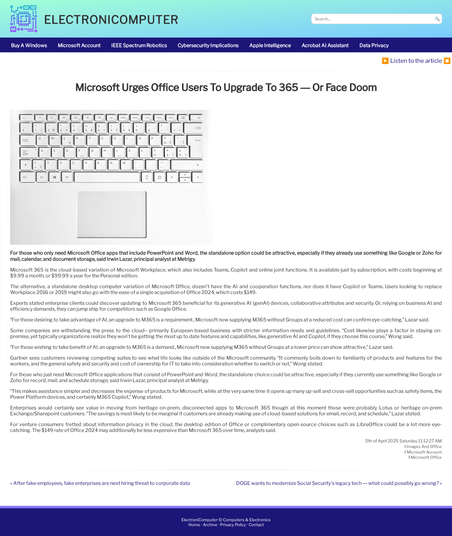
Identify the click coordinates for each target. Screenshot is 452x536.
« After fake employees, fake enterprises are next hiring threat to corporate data (100, 483)
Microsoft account (79, 45)
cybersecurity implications (208, 45)
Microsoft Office (426, 457)
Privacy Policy (233, 524)
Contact (256, 524)
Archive (210, 524)
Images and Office (424, 446)
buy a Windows (29, 45)
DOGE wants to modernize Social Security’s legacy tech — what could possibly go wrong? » (339, 483)
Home (194, 524)
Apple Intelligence (270, 45)
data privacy (374, 45)
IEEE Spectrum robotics (139, 45)
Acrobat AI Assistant (325, 45)
